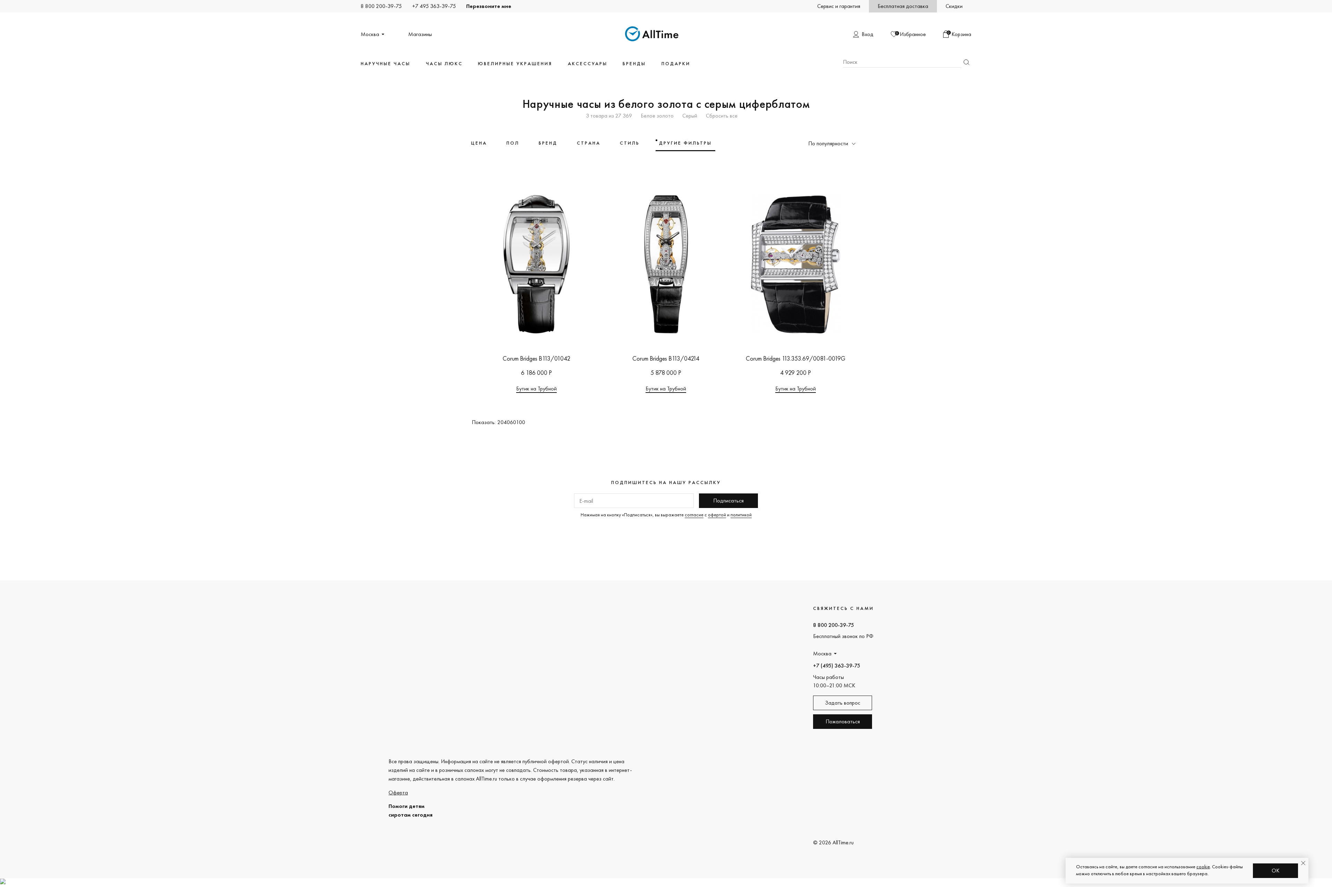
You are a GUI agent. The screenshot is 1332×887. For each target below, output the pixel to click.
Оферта (398, 792)
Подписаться (728, 500)
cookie (1203, 866)
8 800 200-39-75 (381, 6)
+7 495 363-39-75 (434, 6)
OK (1276, 870)
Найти (966, 62)
